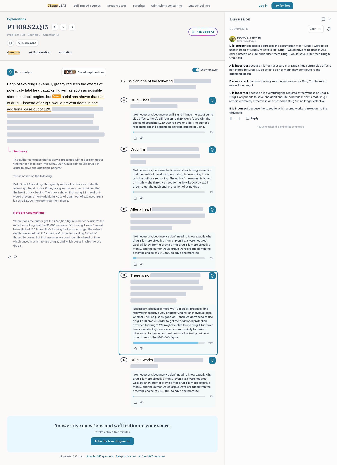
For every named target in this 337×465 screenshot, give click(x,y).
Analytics (65, 52)
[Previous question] (54, 27)
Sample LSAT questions (99, 456)
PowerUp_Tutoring (249, 37)
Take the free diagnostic (112, 441)
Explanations (16, 19)
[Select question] (63, 27)
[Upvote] (230, 118)
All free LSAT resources (151, 456)
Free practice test (126, 456)
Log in (263, 5)
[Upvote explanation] (9, 257)
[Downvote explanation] (15, 257)
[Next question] (71, 27)
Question (13, 52)
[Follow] (328, 29)
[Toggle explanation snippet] (212, 100)
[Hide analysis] (10, 72)
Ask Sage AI (205, 32)
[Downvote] (239, 118)
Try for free (282, 5)
